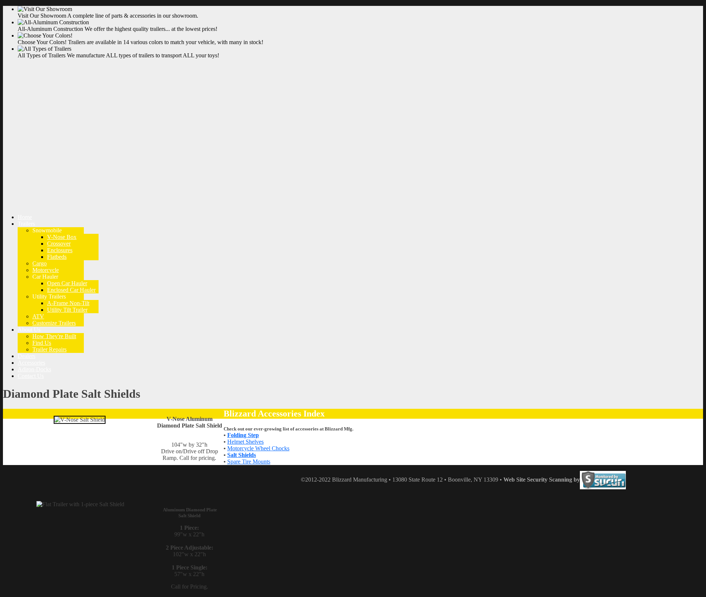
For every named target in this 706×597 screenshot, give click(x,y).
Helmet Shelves (245, 442)
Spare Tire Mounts (248, 461)
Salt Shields (241, 455)
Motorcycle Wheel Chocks (258, 448)
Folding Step (243, 435)
